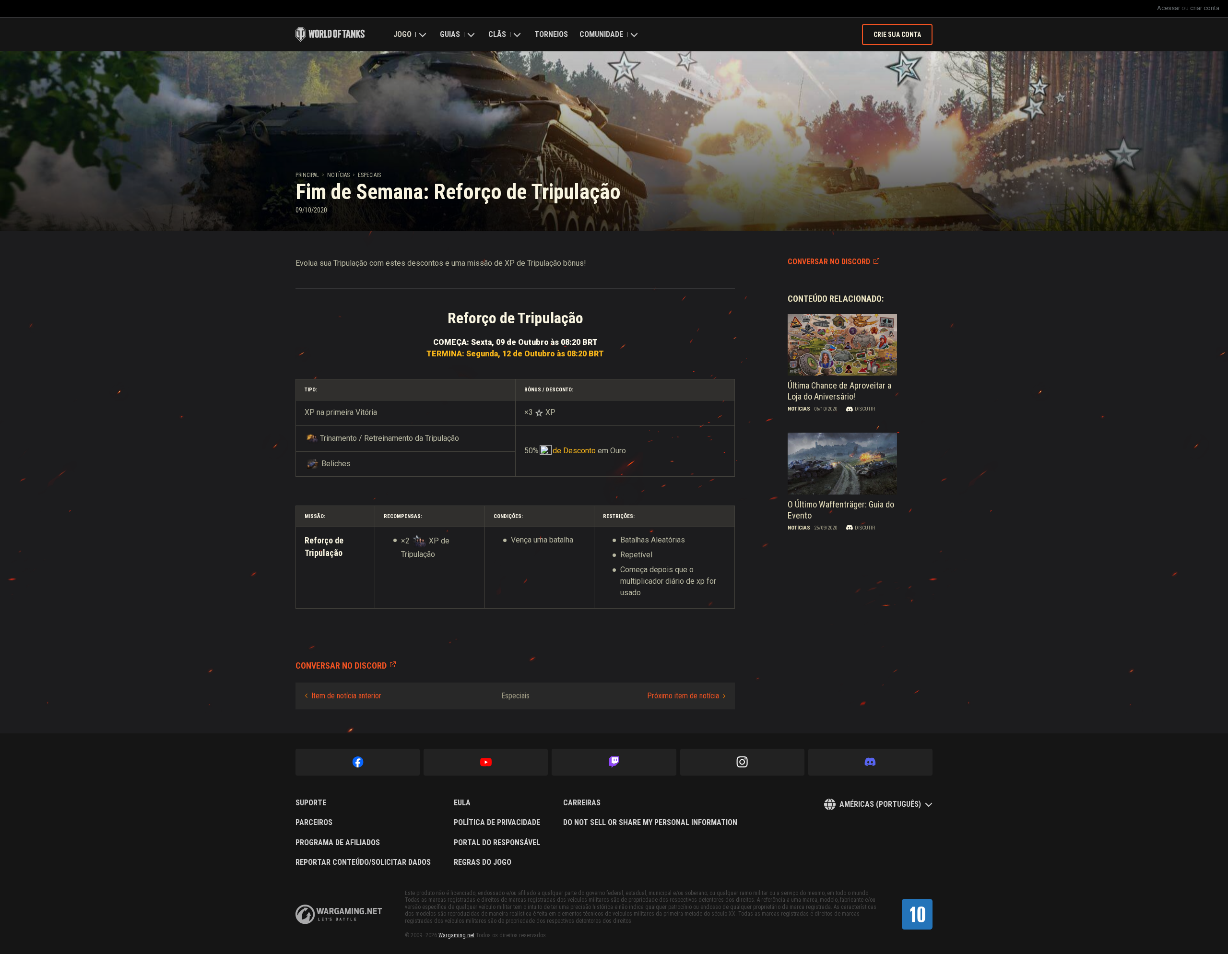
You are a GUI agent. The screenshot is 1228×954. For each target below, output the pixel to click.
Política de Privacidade (497, 822)
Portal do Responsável (497, 842)
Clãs (497, 34)
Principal (307, 175)
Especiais (369, 175)
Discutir (865, 409)
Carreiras (582, 803)
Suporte (310, 803)
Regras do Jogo (482, 862)
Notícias (338, 175)
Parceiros (313, 822)
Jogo (402, 34)
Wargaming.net (456, 935)
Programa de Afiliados (337, 842)
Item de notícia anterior (346, 695)
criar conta (1204, 8)
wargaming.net (338, 914)
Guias (450, 34)
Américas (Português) (880, 804)
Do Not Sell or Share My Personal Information (650, 822)
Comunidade (601, 34)
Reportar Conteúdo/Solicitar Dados (363, 862)
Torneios (551, 34)
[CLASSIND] (917, 914)
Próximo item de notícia (683, 695)
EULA (462, 803)
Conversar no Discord (829, 261)
